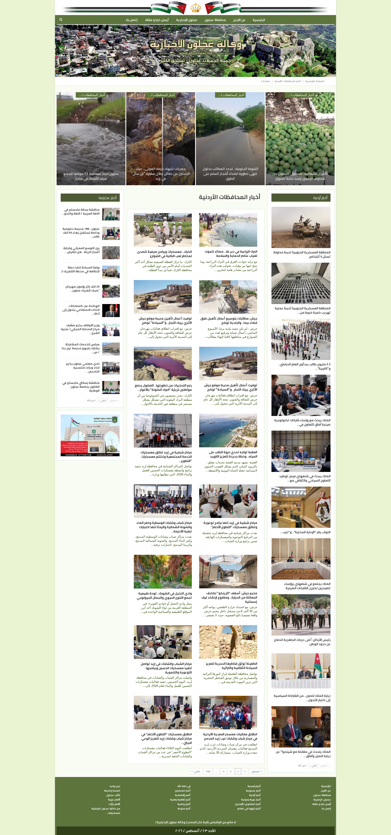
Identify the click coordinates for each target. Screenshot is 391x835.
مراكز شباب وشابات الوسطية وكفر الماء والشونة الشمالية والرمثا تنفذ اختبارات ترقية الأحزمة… (164, 527)
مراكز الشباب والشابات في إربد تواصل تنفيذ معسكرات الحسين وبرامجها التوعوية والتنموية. (166, 668)
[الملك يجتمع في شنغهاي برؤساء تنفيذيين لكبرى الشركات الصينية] (301, 559)
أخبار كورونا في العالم (249, 809)
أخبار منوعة (184, 809)
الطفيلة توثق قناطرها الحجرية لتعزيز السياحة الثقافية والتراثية (231, 666)
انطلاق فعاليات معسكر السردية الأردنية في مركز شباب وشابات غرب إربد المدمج (230, 736)
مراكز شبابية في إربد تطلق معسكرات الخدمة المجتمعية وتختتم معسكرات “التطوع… (166, 456)
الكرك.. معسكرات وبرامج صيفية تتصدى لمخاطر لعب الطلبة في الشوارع (164, 254)
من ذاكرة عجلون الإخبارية (105, 809)
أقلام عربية (114, 800)
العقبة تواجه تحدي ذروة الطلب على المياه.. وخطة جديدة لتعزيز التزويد (233, 454)
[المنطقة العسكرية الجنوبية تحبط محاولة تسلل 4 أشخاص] (301, 227)
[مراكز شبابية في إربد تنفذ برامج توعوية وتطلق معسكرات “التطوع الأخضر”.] (228, 501)
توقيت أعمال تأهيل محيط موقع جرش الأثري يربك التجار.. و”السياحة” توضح (165, 320)
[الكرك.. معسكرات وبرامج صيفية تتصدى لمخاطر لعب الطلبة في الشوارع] (163, 230)
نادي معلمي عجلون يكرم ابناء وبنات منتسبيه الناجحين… (83, 367)
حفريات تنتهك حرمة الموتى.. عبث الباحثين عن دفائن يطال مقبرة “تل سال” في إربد (160, 173)
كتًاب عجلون (113, 795)
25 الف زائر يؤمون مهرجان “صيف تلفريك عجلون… (82, 288)
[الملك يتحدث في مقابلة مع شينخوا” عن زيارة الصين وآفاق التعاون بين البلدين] (301, 726)
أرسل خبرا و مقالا (157, 20)
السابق (256, 771)
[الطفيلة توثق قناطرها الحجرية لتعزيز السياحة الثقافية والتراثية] (228, 642)
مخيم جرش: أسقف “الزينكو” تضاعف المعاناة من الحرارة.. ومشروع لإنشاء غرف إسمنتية (229, 597)
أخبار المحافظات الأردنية (299, 95)
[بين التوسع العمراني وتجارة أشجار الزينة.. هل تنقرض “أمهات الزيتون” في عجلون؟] (111, 252)
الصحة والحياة (112, 791)
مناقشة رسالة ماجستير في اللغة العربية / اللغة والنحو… (81, 211)
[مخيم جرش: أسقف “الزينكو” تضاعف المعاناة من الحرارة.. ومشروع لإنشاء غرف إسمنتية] (228, 571)
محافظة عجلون (215, 20)
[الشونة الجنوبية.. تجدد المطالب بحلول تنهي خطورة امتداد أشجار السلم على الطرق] (230, 139)
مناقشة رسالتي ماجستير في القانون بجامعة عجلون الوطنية (81, 386)
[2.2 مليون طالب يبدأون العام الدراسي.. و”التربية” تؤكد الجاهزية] (301, 339)
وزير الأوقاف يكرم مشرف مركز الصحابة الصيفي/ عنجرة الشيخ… (80, 329)
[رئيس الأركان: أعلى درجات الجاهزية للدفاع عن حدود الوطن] (301, 615)
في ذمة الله (183, 786)
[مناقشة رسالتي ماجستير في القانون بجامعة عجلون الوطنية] (111, 387)
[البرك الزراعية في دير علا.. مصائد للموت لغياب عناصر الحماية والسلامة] (228, 230)
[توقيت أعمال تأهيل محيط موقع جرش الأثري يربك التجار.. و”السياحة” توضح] (163, 297)
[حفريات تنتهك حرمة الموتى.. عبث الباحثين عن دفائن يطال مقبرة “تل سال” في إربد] (161, 139)
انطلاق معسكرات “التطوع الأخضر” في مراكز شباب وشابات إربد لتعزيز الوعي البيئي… (166, 738)
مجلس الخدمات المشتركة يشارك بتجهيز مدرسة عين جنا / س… (81, 348)
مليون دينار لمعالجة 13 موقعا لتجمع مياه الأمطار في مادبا (91, 176)
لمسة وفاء (114, 813)
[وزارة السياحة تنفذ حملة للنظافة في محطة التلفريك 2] (111, 272)
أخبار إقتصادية (182, 795)
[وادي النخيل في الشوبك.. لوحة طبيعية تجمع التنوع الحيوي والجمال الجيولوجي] (163, 572)
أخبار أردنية (255, 795)
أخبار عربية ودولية (251, 800)
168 (208, 771)
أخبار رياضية (183, 804)
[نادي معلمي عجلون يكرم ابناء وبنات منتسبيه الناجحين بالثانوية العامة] (111, 368)
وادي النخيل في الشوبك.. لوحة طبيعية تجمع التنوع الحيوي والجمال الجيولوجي (164, 595)
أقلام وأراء (114, 804)
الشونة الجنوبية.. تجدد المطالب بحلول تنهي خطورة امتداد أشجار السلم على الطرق (230, 173)
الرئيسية (259, 20)
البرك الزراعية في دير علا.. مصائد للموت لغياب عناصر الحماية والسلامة (231, 253)
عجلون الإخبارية (186, 20)
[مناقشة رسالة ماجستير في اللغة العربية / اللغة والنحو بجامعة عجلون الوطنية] (111, 214)
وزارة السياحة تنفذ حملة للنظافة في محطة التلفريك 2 (80, 269)
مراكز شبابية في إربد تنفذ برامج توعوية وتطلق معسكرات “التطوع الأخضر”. (230, 525)
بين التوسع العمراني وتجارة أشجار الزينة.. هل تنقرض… (81, 250)
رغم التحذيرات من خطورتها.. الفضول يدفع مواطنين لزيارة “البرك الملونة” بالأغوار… (163, 387)
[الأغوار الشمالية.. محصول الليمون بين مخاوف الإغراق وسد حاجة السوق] (300, 139)
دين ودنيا (115, 786)
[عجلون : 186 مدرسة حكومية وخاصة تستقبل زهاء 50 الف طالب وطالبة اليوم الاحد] (111, 233)
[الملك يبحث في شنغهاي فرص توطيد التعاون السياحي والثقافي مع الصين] (301, 451)
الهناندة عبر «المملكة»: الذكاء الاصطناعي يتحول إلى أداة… (81, 309)
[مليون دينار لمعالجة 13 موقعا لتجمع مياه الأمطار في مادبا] (91, 139)
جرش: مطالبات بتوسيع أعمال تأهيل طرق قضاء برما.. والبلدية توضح (228, 320)
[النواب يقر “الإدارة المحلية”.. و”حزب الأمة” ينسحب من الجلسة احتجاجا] (301, 507)
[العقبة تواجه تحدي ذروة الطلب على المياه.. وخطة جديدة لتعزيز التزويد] (228, 430)
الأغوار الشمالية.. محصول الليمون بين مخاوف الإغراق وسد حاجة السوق (300, 176)
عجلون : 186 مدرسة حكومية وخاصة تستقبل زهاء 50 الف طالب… (81, 232)
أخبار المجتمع (182, 791)
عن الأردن (239, 20)
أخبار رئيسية (254, 786)
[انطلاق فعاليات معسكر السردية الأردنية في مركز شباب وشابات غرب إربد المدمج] (228, 712)
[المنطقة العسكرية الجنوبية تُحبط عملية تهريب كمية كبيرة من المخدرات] (301, 283)
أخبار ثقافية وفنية (180, 800)
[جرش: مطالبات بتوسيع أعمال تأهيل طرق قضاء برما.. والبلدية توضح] (228, 297)
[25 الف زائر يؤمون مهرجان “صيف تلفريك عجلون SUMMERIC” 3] (111, 291)
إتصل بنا (132, 20)
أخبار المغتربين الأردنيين (248, 804)
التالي (196, 771)
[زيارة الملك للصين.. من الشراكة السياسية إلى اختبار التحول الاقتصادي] (301, 671)
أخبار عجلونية (253, 791)
